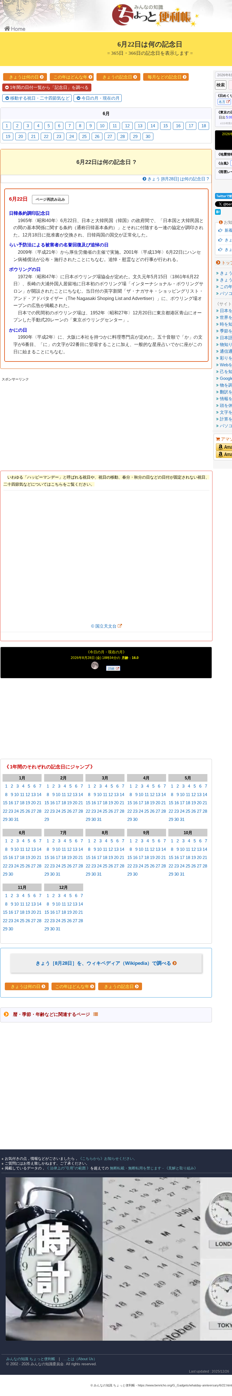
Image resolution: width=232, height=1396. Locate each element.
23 (10, 811)
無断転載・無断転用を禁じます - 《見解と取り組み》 (153, 1168)
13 (33, 794)
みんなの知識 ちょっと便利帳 (28, 1359)
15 (5, 802)
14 (39, 794)
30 (10, 819)
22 (5, 811)
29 (5, 819)
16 (10, 802)
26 (27, 811)
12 (27, 794)
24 (16, 811)
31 (16, 819)
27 (33, 811)
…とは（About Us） (80, 1359)
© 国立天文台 (104, 626)
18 (22, 802)
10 (16, 794)
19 (27, 802)
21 (39, 802)
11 (22, 794)
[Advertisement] (106, 422)
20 (33, 802)
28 (39, 811)
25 (22, 811)
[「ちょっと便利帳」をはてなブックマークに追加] (218, 213)
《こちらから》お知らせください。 (107, 1158)
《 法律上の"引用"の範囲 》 (67, 1168)
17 (16, 802)
